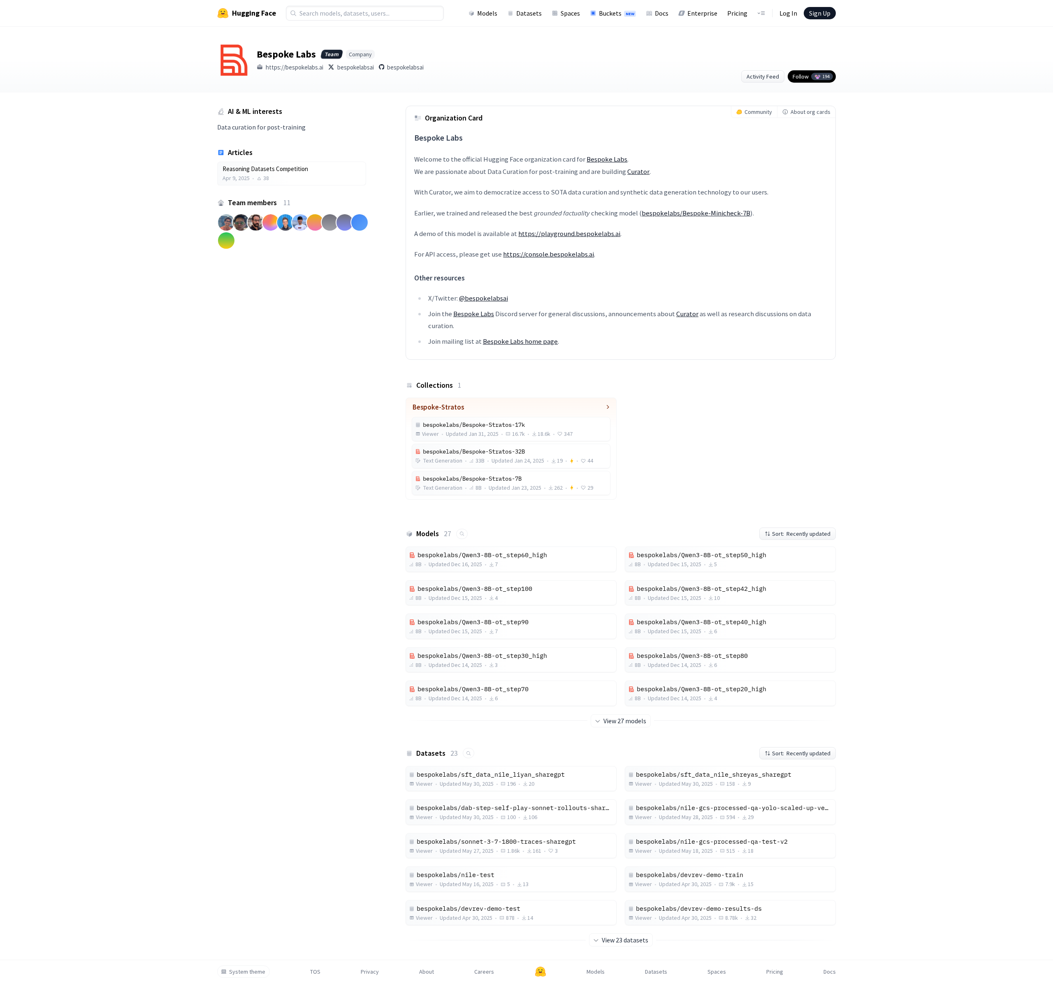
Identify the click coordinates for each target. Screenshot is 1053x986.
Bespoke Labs (607, 159)
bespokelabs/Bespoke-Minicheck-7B (696, 213)
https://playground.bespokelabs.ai (569, 233)
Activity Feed (763, 76)
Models (487, 13)
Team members (259, 202)
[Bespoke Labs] (233, 59)
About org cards (810, 112)
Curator (638, 171)
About (426, 971)
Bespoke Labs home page (520, 341)
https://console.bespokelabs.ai (548, 254)
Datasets (529, 13)
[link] (292, 173)
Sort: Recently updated (801, 533)
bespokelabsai (355, 67)
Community (758, 112)
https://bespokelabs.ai (294, 67)
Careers (484, 971)
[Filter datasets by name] (468, 753)
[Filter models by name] (462, 534)
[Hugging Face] (540, 971)
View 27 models (624, 721)
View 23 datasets (625, 940)
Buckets (616, 13)
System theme (247, 971)
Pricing (737, 13)
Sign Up (819, 13)
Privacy (370, 971)
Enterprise (702, 13)
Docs (661, 13)
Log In (788, 13)
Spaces (570, 13)
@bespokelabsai (483, 298)
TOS (315, 971)
